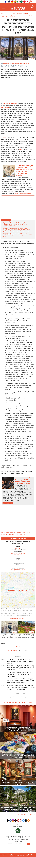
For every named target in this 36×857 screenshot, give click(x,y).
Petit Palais (5, 108)
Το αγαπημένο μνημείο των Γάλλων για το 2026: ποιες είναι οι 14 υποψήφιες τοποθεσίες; (20, 674)
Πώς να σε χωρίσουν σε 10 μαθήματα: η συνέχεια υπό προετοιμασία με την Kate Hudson (20, 661)
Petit (4, 137)
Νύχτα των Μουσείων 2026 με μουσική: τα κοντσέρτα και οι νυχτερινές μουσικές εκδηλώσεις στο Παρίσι (18, 728)
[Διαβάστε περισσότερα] (23, 194)
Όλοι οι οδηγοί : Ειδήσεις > (25, 814)
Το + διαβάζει (24, 650)
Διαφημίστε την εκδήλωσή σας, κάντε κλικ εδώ (15, 534)
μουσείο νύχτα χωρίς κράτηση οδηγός (17, 612)
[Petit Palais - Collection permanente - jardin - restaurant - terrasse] (18, 48)
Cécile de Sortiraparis (9, 64)
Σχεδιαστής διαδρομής (18, 553)
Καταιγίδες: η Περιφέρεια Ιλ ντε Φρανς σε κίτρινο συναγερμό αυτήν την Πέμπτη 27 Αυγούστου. (20, 668)
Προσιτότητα (18, 555)
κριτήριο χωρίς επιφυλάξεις (22, 615)
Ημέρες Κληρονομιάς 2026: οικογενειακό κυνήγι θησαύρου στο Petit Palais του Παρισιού (9, 636)
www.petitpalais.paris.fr (18, 570)
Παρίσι (12, 615)
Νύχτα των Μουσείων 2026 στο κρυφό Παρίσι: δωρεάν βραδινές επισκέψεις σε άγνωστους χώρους (18, 782)
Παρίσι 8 (23, 608)
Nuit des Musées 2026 (10, 104)
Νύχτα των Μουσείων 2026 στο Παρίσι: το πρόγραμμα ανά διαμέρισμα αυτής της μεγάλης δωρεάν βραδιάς (15, 224)
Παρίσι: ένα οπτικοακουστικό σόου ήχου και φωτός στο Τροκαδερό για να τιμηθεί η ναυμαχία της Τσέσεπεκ (20, 681)
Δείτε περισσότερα (17, 695)
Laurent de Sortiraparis (22, 64)
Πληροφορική (12, 650)
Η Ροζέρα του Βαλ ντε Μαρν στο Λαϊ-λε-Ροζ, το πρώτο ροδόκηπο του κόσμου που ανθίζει (26, 636)
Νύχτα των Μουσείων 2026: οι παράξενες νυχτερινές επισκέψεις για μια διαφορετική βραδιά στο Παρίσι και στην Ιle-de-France (16, 229)
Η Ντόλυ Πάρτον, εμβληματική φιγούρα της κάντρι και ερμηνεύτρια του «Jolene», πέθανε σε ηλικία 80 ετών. (20, 687)
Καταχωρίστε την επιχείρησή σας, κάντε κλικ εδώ (16, 532)
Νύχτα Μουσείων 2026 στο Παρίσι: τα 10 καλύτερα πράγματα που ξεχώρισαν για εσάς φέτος (17, 234)
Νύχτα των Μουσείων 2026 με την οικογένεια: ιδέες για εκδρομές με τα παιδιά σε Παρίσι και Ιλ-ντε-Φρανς (18, 755)
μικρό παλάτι (16, 608)
